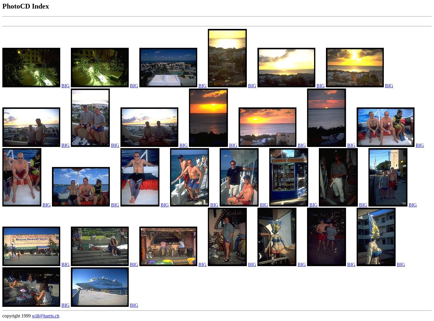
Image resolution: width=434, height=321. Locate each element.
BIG (65, 85)
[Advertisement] (109, 21)
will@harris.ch (45, 315)
